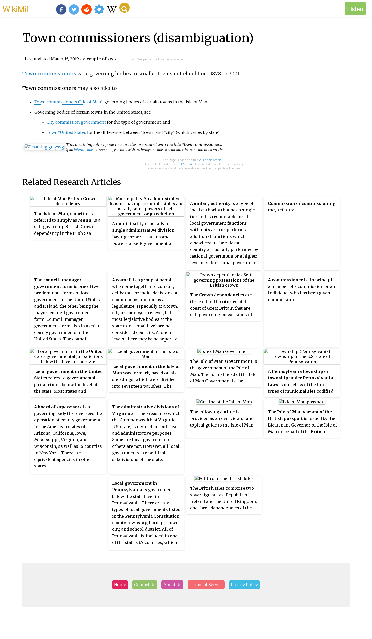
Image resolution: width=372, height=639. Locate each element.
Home (120, 584)
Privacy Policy (244, 584)
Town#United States (66, 132)
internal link (83, 150)
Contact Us (144, 584)
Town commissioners (49, 74)
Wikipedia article (210, 160)
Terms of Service (206, 584)
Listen (355, 8)
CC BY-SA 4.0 (185, 164)
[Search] (124, 8)
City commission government (76, 122)
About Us (172, 584)
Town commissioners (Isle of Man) (68, 101)
